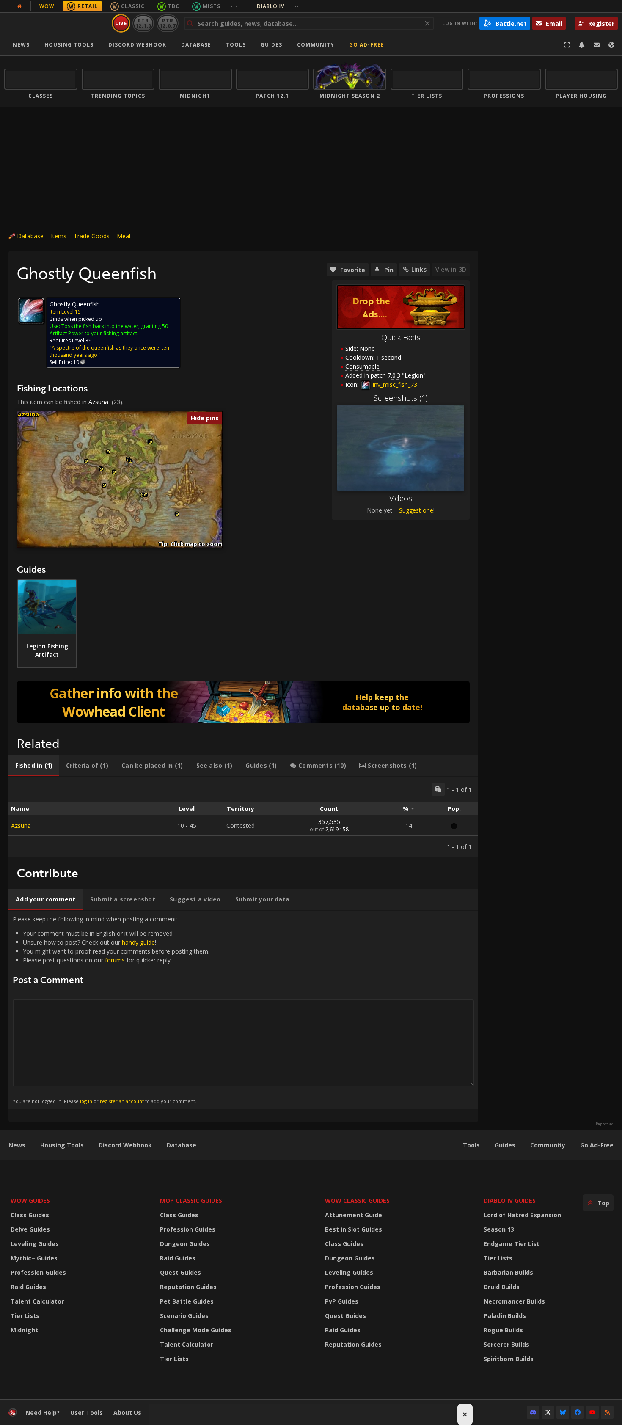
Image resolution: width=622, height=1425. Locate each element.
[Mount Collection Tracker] (243, 702)
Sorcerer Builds (506, 1344)
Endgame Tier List (511, 1244)
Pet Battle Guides (187, 1301)
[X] (548, 1412)
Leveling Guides (35, 1244)
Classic (133, 6)
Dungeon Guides (185, 1244)
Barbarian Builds (508, 1272)
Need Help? (42, 1412)
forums (115, 960)
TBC (173, 6)
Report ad (605, 1124)
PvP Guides (341, 1301)
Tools (471, 1145)
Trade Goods (92, 236)
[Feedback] (596, 45)
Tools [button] (236, 44)
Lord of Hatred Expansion (522, 1215)
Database (196, 44)
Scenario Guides (184, 1316)
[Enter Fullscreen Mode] (567, 45)
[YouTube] (592, 1412)
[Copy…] (438, 789)
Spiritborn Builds (509, 1359)
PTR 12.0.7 (167, 23)
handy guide (138, 942)
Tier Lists (25, 1316)
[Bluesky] (562, 1412)
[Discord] (533, 1412)
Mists (211, 6)
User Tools (86, 1412)
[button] (86, 461)
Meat (124, 236)
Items (58, 236)
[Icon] (31, 311)
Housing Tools (62, 1145)
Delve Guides (30, 1229)
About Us (127, 1412)
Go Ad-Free (366, 44)
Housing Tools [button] (69, 44)
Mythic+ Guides (34, 1258)
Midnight (24, 1330)
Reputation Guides (188, 1287)
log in (86, 1101)
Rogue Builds (503, 1330)
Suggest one (416, 510)
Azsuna (98, 402)
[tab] (33, 765)
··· (234, 6)
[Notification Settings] (581, 45)
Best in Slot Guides (353, 1229)
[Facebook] (577, 1412)
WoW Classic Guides (357, 1200)
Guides (271, 44)
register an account (122, 1101)
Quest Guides (180, 1272)
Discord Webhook (137, 44)
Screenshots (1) (401, 398)
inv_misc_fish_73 (394, 384)
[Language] (611, 45)
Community (315, 44)
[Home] (56, 23)
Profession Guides (38, 1272)
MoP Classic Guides (191, 1200)
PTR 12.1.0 (143, 23)
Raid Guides (28, 1287)
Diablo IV (279, 6)
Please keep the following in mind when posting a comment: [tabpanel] (111, 1009)
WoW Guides (30, 1200)
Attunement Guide (353, 1215)
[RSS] (607, 1412)
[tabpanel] (243, 817)
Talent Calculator (37, 1301)
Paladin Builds (505, 1316)
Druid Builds (502, 1287)
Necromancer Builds (514, 1301)
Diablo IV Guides (510, 1200)
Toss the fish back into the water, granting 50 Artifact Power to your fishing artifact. (109, 329)
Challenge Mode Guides (195, 1330)
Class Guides (30, 1215)
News (21, 44)
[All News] (19, 6)
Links (419, 269)
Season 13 (499, 1229)
